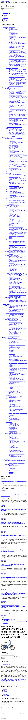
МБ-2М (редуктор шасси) (15, 225)
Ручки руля (12, 377)
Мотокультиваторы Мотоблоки (16, 463)
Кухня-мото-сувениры (14, 450)
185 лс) (14, 165)
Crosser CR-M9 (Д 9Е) (14, 209)
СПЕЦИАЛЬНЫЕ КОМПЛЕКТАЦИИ (14, 335)
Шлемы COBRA (13, 423)
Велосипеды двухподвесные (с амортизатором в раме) (16, 47)
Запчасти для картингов (15, 192)
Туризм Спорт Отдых (14, 393)
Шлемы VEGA (13, 431)
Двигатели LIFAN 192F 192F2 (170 (17, 164)
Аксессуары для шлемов (15, 347)
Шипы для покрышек (14, 302)
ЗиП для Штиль (13, 148)
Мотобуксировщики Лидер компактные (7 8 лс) (15, 324)
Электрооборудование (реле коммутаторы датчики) (16, 188)
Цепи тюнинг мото (14, 186)
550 (13, 230)
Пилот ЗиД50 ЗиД (13, 206)
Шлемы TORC (12, 429)
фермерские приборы (14, 311)
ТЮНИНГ (11, 383)
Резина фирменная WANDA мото (17, 301)
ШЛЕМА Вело (12, 39)
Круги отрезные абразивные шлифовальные (16, 310)
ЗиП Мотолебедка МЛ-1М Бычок (17, 222)
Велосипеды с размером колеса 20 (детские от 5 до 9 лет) (17, 65)
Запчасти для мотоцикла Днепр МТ (18, 241)
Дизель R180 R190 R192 (15, 215)
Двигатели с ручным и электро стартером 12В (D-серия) (16, 106)
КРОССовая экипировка (15, 406)
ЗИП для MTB (12, 36)
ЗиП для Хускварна (14, 146)
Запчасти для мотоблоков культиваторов (16, 207)
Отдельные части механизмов (16, 154)
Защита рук (12, 355)
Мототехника (9, 464)
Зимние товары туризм (12, 391)
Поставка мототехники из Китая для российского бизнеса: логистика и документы (13, 536)
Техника (5, 459)
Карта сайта (6, 21)
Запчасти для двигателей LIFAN (14, 157)
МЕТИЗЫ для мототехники (16, 366)
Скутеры (11, 469)
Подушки (11, 452)
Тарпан (11, 238)
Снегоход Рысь (13, 270)
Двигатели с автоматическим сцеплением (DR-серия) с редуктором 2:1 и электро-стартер (17, 95)
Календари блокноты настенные (17, 443)
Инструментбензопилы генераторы (15, 313)
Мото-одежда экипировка (12, 399)
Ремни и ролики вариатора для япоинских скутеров (16, 283)
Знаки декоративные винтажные (17, 441)
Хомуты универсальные (15, 296)
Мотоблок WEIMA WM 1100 (16, 227)
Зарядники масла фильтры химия (14, 284)
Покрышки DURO (13, 298)
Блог (4, 16)
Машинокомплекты (14, 465)
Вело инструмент (13, 30)
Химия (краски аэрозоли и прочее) (17, 295)
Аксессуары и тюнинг (11, 338)
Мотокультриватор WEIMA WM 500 (18, 229)
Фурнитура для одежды (15, 419)
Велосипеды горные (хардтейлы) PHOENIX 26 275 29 (17, 84)
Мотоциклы (12, 468)
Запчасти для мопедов (14, 177)
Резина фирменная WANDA (16, 300)
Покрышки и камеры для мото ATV (15, 297)
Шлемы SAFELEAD (14, 425)
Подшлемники (12, 416)
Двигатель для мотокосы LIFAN (17, 115)
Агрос (10, 213)
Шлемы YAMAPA (13, 432)
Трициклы (11, 473)
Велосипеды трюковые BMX (16, 86)
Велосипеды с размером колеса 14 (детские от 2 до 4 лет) (17, 57)
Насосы (11, 291)
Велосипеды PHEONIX (12, 68)
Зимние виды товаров (14, 392)
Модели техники (13, 397)
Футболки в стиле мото (15, 420)
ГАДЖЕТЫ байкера (14, 438)
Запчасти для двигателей (15, 174)
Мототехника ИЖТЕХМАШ (10, 318)
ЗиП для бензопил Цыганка (16, 142)
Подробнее (3, 490)
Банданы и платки (13, 401)
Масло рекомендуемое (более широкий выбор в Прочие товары (17, 134)
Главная (5, 15)
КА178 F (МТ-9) (16, 220)
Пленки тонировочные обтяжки (17, 374)
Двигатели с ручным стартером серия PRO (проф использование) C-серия (18, 110)
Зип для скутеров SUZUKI (15, 279)
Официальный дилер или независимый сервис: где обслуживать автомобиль (14, 550)
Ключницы (12, 449)
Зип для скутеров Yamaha (15, 281)
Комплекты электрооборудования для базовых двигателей (17, 125)
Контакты (5, 20)
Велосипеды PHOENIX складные (17, 82)
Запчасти (5, 137)
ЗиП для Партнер (13, 145)
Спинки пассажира (14, 378)
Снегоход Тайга (13, 272)
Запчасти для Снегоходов (12, 255)
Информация (6, 664)
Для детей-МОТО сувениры (16, 396)
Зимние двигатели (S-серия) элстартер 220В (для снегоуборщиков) (16, 122)
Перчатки (11, 415)
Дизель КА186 (12, 219)
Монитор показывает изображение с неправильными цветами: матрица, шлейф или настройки (13, 606)
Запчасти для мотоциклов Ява (16, 250)
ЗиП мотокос (12, 150)
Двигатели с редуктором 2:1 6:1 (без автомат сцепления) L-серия (18, 100)
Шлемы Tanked (13, 428)
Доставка (5, 18)
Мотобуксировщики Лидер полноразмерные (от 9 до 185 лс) (17, 326)
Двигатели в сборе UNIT (15, 130)
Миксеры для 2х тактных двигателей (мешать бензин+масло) (18, 369)
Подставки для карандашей (16, 451)
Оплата (5, 19)
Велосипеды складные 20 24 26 (17, 66)
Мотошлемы (9, 422)
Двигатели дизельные (14, 89)
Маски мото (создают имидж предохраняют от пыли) (16, 410)
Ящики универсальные (15, 390)
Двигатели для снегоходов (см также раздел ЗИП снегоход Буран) (18, 91)
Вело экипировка (13, 33)
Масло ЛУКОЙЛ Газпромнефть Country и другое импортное (17, 289)
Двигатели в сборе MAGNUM (16, 129)
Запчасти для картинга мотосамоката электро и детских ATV (15, 190)
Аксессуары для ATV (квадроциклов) (14, 343)
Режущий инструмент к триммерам (18, 155)
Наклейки (11, 372)
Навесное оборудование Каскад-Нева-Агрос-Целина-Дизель (17, 234)
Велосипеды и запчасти (9, 27)
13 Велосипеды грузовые (15, 42)
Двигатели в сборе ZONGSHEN (17, 132)
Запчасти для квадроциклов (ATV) (17, 175)
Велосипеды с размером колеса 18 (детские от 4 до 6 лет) (17, 62)
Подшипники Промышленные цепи (18, 292)
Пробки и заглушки (14, 375)
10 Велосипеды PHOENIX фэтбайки (18, 71)
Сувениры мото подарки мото (13, 433)
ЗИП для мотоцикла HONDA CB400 (18, 274)
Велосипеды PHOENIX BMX (16, 75)
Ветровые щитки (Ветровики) (16, 348)
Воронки (11, 350)
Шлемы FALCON (13, 424)
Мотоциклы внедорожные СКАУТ (14, 331)
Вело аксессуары (13, 29)
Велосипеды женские (14, 50)
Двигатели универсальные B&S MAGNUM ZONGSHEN (14, 127)
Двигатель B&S (13, 214)
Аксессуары (12, 141)
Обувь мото (12, 411)
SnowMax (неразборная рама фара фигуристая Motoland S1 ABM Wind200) (17, 262)
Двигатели (6, 87)
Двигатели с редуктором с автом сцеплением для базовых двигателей (18, 103)
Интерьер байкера (13, 442)
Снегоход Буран (13, 269)
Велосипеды (9, 41)
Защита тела (12, 405)
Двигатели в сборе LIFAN (12, 88)
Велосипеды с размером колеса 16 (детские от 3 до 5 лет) (17, 59)
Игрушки (8, 395)
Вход (4, 11)
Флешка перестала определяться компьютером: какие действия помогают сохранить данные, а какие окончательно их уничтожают (13, 593)
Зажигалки (12, 440)
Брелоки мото (12, 437)
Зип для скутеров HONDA (15, 278)
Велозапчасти (9, 28)
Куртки (11, 407)
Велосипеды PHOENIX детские (17, 80)
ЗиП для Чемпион (13, 147)
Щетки (11, 388)
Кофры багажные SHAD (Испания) (17, 360)
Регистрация (6, 13)
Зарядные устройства (14, 286)
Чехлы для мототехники (15, 384)
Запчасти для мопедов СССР (13, 205)
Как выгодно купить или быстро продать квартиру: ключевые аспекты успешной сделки (13, 523)
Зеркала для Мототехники (15, 356)
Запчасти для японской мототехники (15, 273)
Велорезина (12, 34)
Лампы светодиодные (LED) (16, 287)
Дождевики (12, 404)
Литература (12, 365)
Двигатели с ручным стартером (17, 107)
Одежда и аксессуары (8, 337)
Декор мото (12, 351)
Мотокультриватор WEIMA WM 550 (18, 232)
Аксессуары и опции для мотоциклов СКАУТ (15, 333)
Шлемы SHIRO (13, 427)
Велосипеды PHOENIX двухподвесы (18, 79)
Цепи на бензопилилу (14, 156)
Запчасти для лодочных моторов (14, 198)
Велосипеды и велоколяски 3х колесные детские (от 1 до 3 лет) (17, 52)
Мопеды (11, 466)
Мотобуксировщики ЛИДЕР (13, 319)
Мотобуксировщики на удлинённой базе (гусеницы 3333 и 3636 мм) (18, 329)
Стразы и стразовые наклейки (16, 379)
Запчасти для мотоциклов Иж (16, 243)
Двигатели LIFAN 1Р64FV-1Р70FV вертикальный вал (17, 167)
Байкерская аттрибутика (15, 400)
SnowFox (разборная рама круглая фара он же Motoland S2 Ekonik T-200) (17, 258)
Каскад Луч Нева (13, 223)
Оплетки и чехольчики (14, 373)
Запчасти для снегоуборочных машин (15, 251)
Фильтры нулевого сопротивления (17, 293)
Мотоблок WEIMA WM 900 (16, 228)
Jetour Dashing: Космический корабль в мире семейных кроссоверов (12, 565)
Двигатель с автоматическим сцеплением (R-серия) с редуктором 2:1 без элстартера (18, 118)
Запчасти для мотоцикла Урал (16, 242)
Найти (2, 9)
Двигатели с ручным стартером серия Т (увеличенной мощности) (17, 113)
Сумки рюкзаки (13, 418)
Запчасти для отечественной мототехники (16, 239)
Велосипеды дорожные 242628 (16, 48)
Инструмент (6, 304)
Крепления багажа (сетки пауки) (17, 361)
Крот (10, 224)
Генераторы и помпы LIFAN (16, 316)
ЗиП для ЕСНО (13, 143)
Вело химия (12, 32)
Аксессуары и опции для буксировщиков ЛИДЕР (15, 321)
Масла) (14, 136)
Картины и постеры (14, 447)
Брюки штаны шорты (14, 402)
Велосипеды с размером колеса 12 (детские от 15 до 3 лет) (17, 54)
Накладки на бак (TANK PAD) (16, 370)
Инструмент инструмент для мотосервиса (16, 305)
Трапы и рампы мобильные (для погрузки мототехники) (17, 381)
